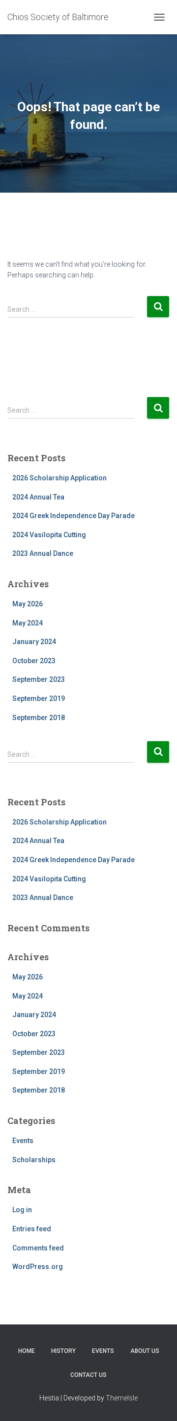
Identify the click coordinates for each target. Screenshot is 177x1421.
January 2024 (34, 642)
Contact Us (88, 1374)
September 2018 (38, 718)
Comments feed (38, 1248)
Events (22, 1141)
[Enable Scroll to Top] (157, 1401)
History (63, 1350)
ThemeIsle (122, 1398)
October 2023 (34, 661)
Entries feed (31, 1229)
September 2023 (38, 679)
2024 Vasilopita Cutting (49, 535)
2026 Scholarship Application (59, 478)
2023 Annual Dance (42, 553)
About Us (144, 1350)
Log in (22, 1210)
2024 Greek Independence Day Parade (73, 516)
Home (26, 1350)
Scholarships (34, 1160)
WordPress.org (37, 1267)
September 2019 (38, 698)
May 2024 (27, 623)
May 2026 (27, 604)
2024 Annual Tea (38, 497)
